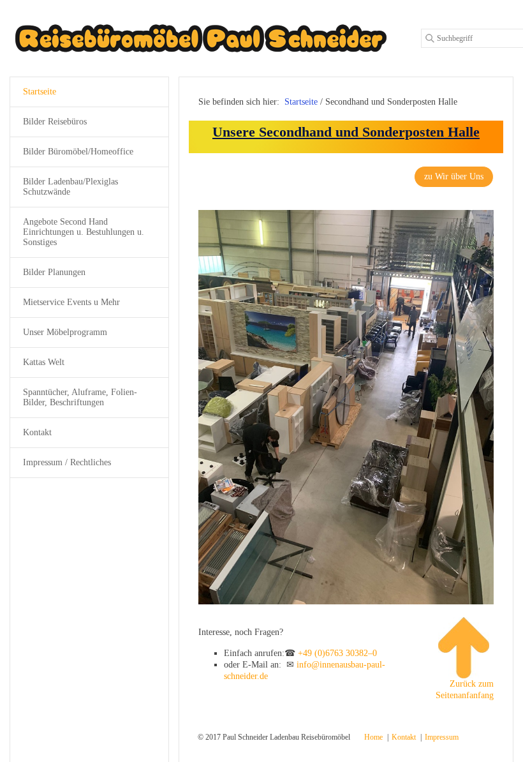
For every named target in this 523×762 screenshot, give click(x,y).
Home (373, 737)
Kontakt (37, 432)
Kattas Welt (43, 362)
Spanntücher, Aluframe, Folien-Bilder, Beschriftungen (80, 397)
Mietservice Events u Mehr (71, 302)
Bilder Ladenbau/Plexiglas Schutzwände (70, 187)
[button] (454, 177)
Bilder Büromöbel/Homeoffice (78, 151)
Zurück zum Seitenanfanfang (465, 689)
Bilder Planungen (54, 272)
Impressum (442, 737)
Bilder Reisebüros (55, 121)
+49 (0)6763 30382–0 (337, 653)
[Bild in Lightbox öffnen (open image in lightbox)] (346, 407)
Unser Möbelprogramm (65, 332)
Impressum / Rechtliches (67, 462)
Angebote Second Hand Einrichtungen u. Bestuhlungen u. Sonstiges (83, 232)
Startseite (301, 102)
